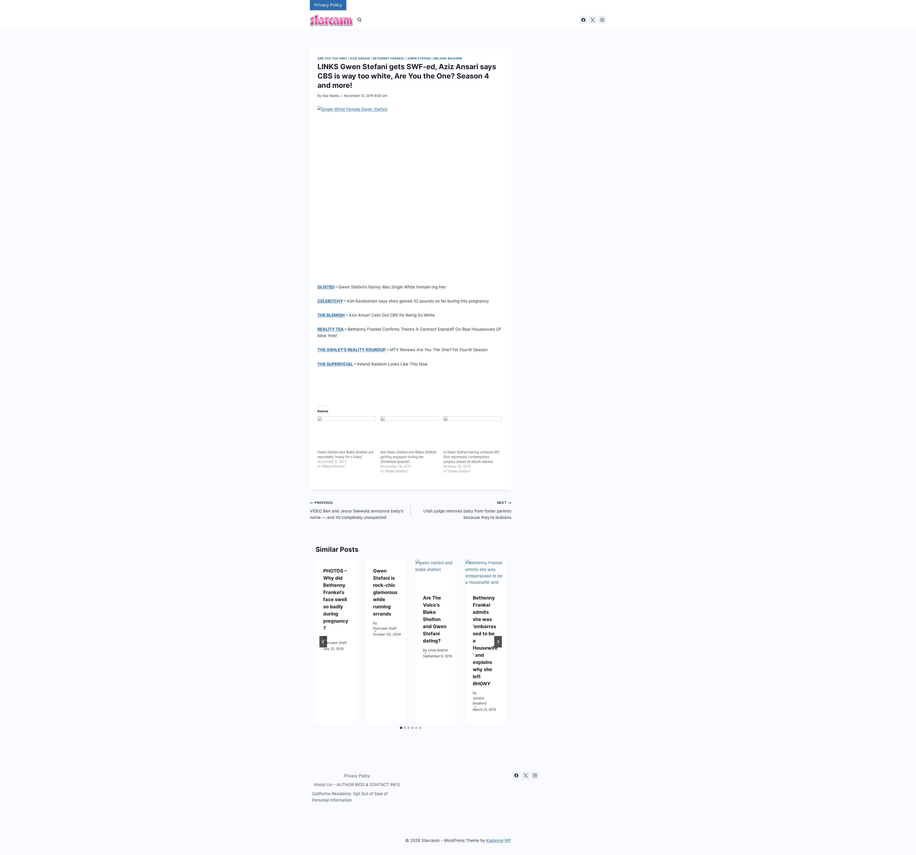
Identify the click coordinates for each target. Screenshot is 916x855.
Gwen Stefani (419, 58)
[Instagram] (602, 20)
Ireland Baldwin (447, 58)
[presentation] (435, 573)
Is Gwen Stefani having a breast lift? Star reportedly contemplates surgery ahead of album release (471, 457)
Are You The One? (332, 58)
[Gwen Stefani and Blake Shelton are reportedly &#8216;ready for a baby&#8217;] (346, 433)
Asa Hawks (330, 96)
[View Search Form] (359, 20)
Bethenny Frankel (389, 58)
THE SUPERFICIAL (335, 364)
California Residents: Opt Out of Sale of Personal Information (350, 797)
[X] (593, 20)
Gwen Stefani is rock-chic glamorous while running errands (385, 592)
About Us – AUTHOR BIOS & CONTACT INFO (357, 784)
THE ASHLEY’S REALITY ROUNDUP (351, 349)
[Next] (498, 641)
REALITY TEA (330, 329)
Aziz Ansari (360, 58)
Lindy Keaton (438, 650)
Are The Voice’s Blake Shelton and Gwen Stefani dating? (434, 619)
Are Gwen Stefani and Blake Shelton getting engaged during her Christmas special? (408, 457)
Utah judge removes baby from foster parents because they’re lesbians (467, 510)
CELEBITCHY (330, 301)
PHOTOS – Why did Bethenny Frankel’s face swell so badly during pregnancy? (335, 599)
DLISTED (325, 287)
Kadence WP (498, 840)
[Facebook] (583, 20)
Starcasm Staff (335, 642)
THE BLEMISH (331, 315)
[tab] (401, 728)
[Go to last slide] (323, 641)
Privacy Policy (328, 4)
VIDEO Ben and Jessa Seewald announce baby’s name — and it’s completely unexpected (356, 510)
